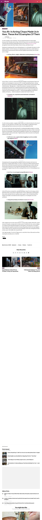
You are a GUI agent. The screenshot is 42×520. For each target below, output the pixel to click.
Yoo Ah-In (29, 245)
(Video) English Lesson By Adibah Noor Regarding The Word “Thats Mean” (22, 456)
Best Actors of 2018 (6, 245)
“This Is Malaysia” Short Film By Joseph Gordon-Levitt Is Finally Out (20, 459)
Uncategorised (4, 28)
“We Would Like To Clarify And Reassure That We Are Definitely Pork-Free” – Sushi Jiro (23, 463)
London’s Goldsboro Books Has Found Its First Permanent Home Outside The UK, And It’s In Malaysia (21, 499)
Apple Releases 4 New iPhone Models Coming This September (10, 270)
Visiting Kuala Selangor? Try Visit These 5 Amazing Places (32, 270)
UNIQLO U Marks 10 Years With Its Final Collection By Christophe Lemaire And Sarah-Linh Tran (21, 494)
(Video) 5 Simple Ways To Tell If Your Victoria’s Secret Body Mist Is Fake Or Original (24, 452)
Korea (20, 245)
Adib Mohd (7, 36)
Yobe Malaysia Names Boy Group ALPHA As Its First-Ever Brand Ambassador (19, 503)
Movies (25, 245)
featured (15, 245)
